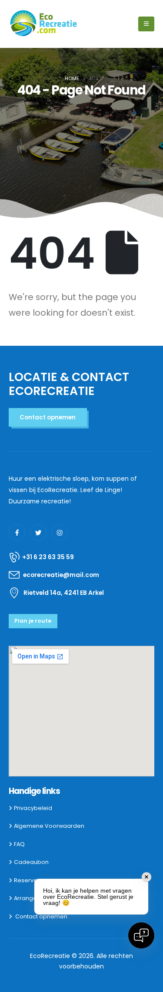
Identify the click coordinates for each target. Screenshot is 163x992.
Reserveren (30, 880)
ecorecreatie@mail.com (61, 574)
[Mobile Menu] (146, 24)
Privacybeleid (33, 808)
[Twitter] (38, 532)
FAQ (19, 844)
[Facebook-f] (17, 532)
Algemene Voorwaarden (49, 826)
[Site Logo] (44, 23)
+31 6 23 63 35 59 (48, 557)
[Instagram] (59, 532)
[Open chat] (141, 935)
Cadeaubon (31, 862)
